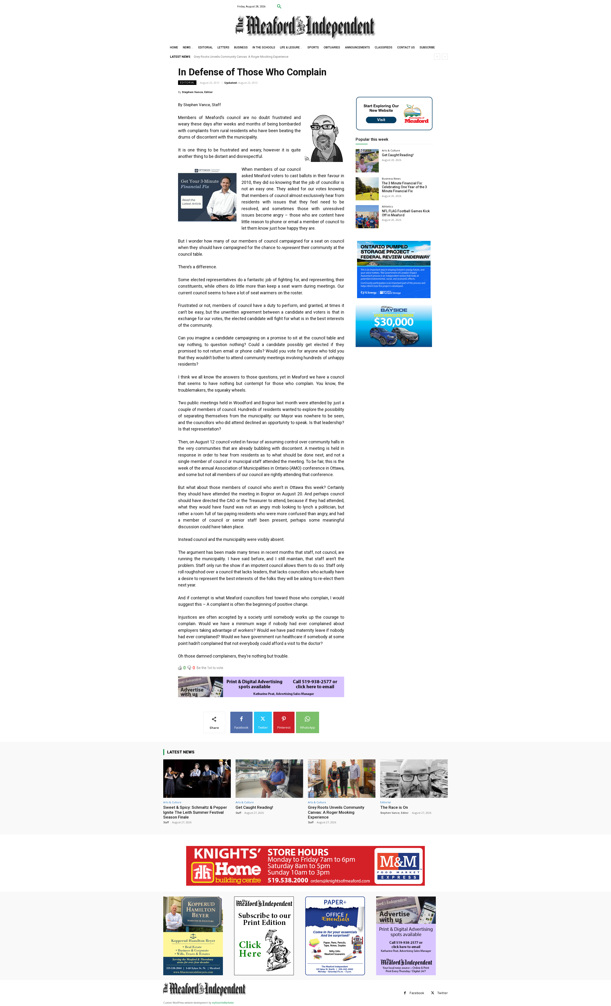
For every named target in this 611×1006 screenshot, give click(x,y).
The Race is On (204, 56)
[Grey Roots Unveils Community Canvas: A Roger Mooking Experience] (341, 778)
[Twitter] (432, 993)
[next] (445, 57)
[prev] (437, 57)
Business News (391, 178)
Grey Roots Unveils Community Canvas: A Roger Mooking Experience (336, 812)
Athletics (387, 206)
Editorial (187, 82)
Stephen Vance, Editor (197, 92)
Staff (166, 822)
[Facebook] (405, 993)
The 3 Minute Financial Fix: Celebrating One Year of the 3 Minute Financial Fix (404, 187)
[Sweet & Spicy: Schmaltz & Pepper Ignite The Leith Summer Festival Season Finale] (197, 778)
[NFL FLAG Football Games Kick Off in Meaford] (367, 216)
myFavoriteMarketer (223, 1002)
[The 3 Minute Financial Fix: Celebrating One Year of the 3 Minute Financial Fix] (367, 188)
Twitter (442, 993)
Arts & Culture (391, 150)
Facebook (417, 993)
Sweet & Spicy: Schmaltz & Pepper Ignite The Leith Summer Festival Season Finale (195, 812)
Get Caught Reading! (398, 155)
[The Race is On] (414, 778)
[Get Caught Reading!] (367, 160)
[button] (279, 6)
